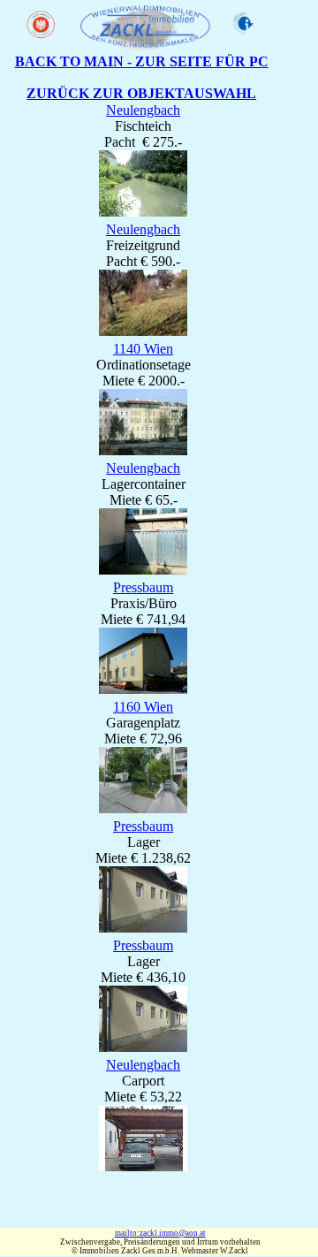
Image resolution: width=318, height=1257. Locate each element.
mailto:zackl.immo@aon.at (160, 1233)
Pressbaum (143, 587)
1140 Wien (143, 348)
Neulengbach (143, 110)
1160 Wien (143, 706)
